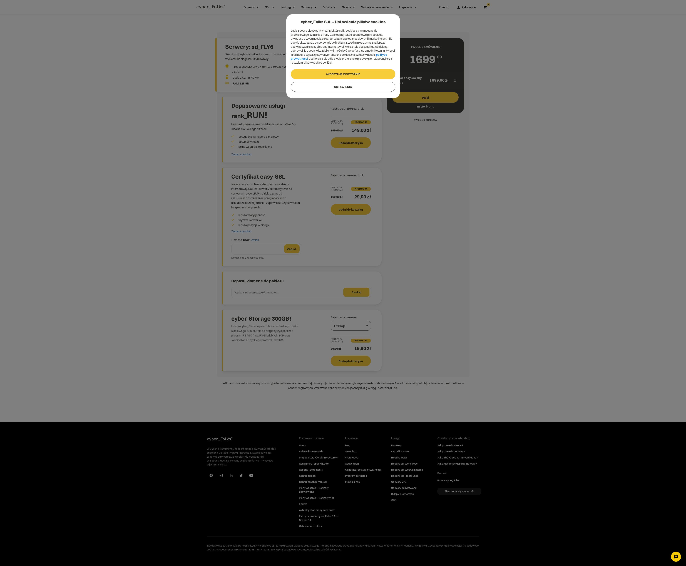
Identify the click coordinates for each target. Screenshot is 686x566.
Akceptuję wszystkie (343, 74)
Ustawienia (343, 87)
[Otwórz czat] (676, 557)
